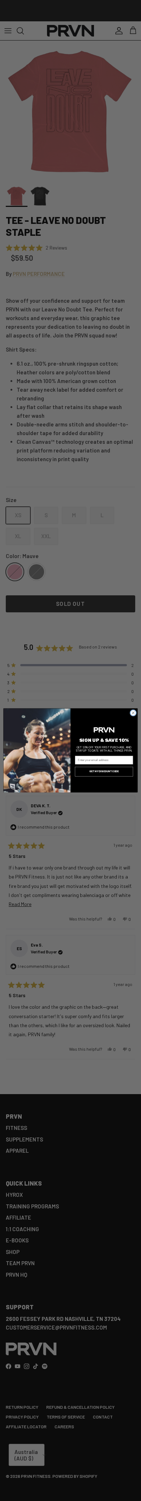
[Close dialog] (133, 713)
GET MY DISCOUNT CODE (104, 771)
